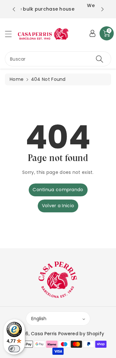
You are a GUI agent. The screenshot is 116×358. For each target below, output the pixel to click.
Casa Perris (44, 333)
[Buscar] (99, 59)
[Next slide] (102, 9)
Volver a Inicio (58, 205)
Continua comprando (58, 189)
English (38, 318)
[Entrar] (92, 33)
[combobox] (58, 59)
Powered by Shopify (81, 333)
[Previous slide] (14, 9)
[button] (11, 34)
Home (17, 79)
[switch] (14, 348)
